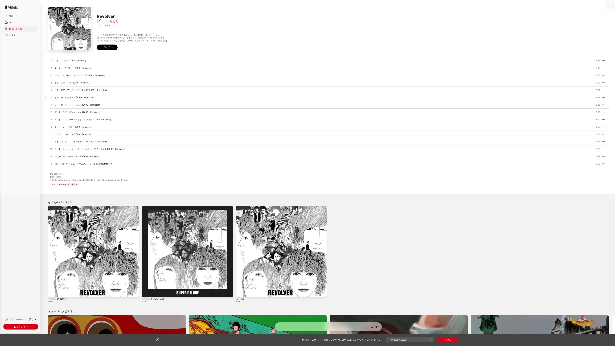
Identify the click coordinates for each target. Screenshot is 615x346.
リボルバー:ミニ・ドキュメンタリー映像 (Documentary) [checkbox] (86, 163)
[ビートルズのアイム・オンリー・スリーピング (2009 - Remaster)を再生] (51, 75)
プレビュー (596, 61)
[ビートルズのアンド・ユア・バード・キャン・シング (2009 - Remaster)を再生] (51, 119)
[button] (21, 16)
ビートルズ (107, 21)
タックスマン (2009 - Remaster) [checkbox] (70, 60)
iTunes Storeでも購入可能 (62, 184)
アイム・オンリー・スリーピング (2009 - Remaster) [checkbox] (79, 75)
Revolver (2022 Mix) (58, 207)
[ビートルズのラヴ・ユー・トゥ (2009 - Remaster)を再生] (51, 82)
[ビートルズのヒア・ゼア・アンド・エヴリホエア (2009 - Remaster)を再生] (51, 90)
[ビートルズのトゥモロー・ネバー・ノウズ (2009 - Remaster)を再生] (51, 156)
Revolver (240, 207)
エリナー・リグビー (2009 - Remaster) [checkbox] (73, 68)
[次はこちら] (372, 327)
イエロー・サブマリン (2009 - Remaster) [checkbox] (74, 97)
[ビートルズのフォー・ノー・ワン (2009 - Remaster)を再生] (51, 127)
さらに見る (162, 41)
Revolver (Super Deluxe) (154, 207)
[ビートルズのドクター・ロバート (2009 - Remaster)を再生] (51, 134)
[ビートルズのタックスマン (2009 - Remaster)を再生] (51, 60)
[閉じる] (157, 339)
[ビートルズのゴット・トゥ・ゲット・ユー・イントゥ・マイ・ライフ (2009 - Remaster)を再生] (51, 149)
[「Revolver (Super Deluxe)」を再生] (146, 293)
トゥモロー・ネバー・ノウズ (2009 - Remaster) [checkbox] (77, 156)
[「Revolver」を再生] (240, 293)
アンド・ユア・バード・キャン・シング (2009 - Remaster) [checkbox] (82, 119)
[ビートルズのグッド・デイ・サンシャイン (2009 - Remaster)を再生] (51, 112)
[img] (11, 7)
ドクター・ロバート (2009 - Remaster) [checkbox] (73, 134)
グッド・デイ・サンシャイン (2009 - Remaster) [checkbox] (77, 112)
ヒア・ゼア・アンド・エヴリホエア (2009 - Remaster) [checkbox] (80, 90)
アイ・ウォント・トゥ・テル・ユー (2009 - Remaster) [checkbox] (80, 141)
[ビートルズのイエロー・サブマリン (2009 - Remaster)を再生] (51, 97)
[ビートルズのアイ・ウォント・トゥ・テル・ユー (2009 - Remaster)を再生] (51, 141)
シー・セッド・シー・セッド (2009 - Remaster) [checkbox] (77, 104)
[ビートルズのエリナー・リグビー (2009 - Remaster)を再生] (51, 68)
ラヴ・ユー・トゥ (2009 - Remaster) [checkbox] (72, 82)
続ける (448, 339)
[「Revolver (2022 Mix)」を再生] (52, 293)
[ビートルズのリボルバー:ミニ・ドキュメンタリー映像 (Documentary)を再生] (51, 163)
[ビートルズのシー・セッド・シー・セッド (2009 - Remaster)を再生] (51, 104)
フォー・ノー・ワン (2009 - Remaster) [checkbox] (73, 127)
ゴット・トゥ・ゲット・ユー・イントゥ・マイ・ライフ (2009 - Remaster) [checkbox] (90, 149)
